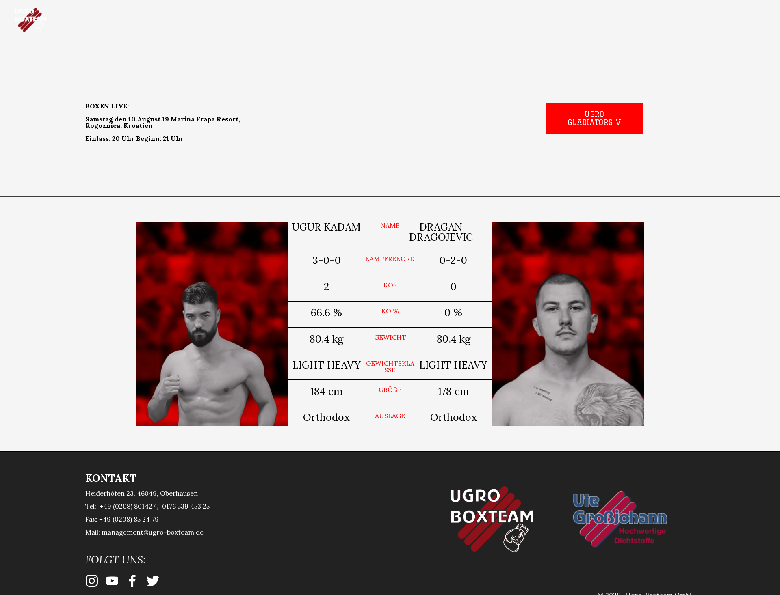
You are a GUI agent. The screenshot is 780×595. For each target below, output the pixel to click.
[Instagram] (670, 20)
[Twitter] (759, 20)
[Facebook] (730, 20)
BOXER (126, 20)
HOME (79, 20)
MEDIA (228, 20)
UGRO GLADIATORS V (594, 118)
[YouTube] (700, 20)
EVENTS (177, 20)
